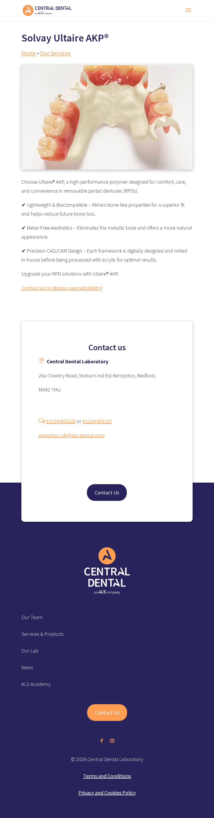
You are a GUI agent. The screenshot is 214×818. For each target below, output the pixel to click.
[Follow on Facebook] (102, 741)
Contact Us (107, 492)
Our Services (55, 53)
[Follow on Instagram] (112, 741)
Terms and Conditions (107, 776)
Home (28, 53)
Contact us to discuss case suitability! (61, 287)
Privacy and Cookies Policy (107, 792)
